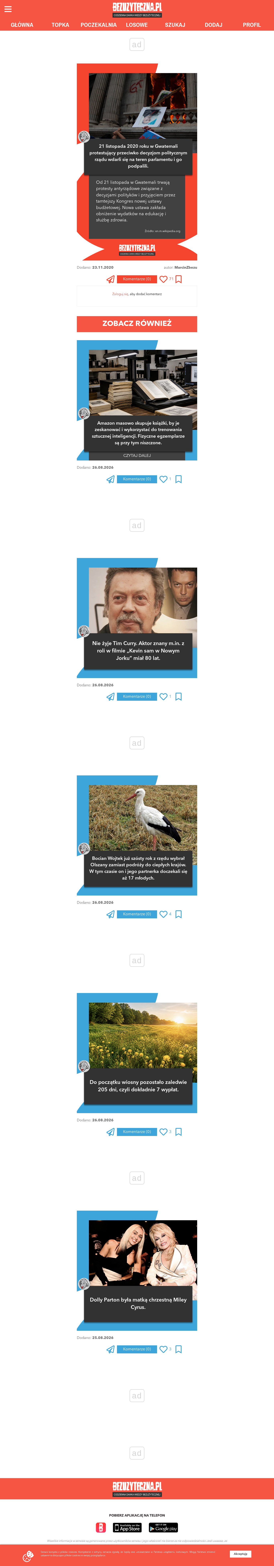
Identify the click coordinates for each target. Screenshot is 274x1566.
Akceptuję (240, 1554)
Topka (60, 24)
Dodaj (213, 24)
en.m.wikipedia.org (167, 231)
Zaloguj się (120, 294)
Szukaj (175, 24)
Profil (252, 24)
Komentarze (137, 279)
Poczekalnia (99, 24)
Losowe (137, 24)
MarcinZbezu (186, 267)
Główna (22, 24)
